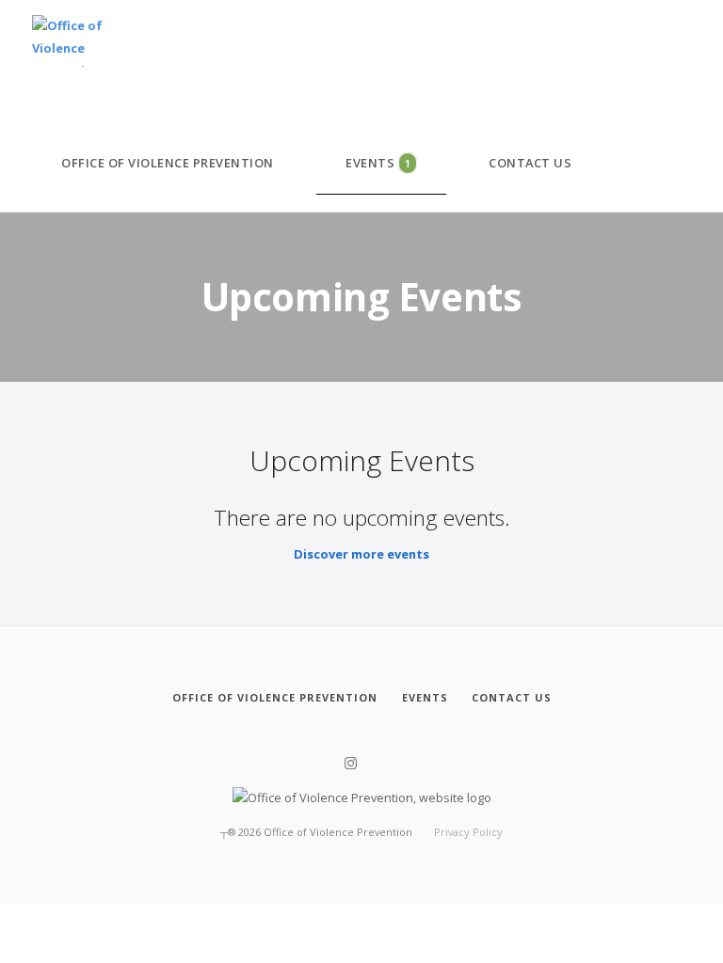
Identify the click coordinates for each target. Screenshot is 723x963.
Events (377, 162)
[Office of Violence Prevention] (68, 41)
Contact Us (530, 162)
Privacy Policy (468, 832)
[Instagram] (351, 763)
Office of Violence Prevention (167, 162)
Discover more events (361, 553)
